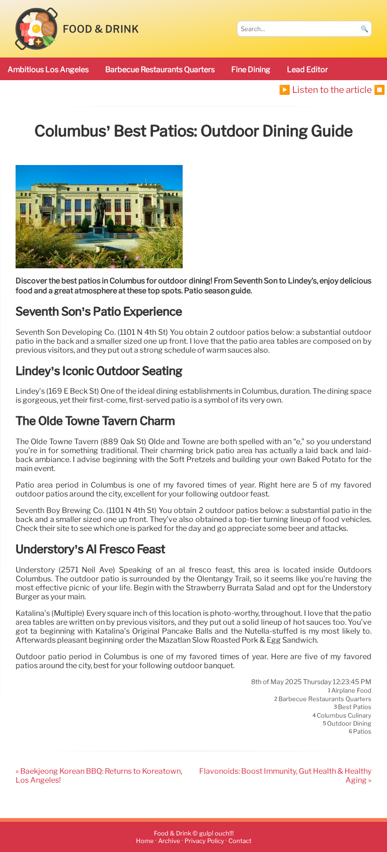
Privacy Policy (204, 840)
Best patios (354, 707)
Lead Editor (307, 69)
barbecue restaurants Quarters (160, 69)
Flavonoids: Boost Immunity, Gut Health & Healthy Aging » (285, 776)
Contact (240, 840)
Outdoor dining (349, 723)
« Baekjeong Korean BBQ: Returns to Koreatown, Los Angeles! (99, 776)
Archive (169, 840)
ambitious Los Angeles (48, 69)
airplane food (351, 691)
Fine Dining (250, 69)
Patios (362, 732)
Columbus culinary (344, 715)
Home (145, 840)
